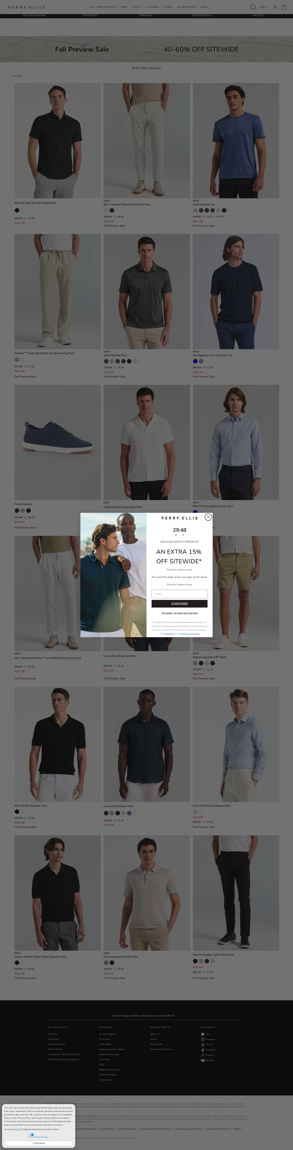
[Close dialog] (208, 517)
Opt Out (16, 1129)
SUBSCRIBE (179, 604)
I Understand (39, 1143)
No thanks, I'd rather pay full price (180, 613)
